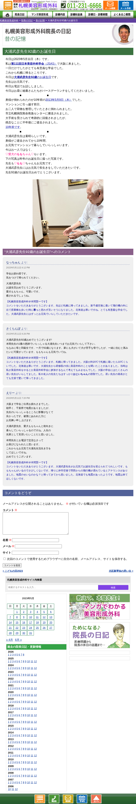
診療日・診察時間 (98, 15)
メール (8, 546)
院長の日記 (27, 20)
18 (37, 622)
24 (30, 627)
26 (44, 627)
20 (50, 622)
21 (10, 627)
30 (23, 633)
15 (17, 622)
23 (23, 627)
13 (50, 617)
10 (30, 617)
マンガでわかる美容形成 (39, 15)
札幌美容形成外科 (9, 20)
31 (30, 633)
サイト (7, 552)
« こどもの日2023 (13, 570)
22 (17, 627)
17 (30, 622)
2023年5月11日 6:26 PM (18, 334)
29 (17, 633)
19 (44, 622)
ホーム (7, 15)
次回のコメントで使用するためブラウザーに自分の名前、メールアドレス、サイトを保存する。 (68, 558)
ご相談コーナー (110, 5)
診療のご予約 (125, 5)
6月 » (18, 639)
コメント (10, 510)
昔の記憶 (40, 20)
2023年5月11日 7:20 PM (18, 398)
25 (37, 627)
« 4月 (9, 639)
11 (37, 617)
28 (10, 633)
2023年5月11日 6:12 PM (18, 268)
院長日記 (20, 15)
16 (23, 622)
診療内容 (60, 15)
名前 (7, 539)
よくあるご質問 (122, 15)
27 (50, 627)
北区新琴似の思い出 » (121, 570)
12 (44, 617)
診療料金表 (76, 15)
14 (10, 622)
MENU (8, 5)
